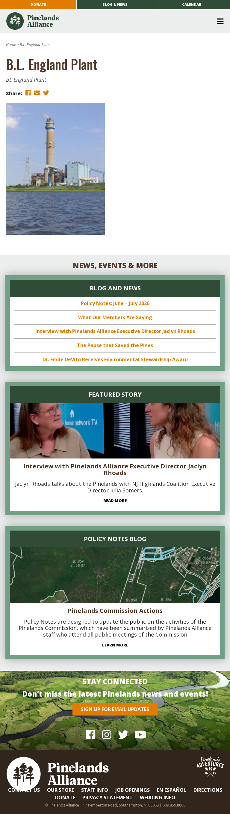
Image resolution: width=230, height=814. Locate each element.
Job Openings (132, 790)
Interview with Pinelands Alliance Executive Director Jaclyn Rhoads (115, 331)
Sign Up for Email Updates (115, 709)
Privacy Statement (107, 797)
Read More (115, 500)
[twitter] (46, 93)
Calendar (191, 4)
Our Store (60, 790)
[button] (113, 21)
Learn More (115, 645)
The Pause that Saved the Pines (115, 345)
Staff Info (94, 790)
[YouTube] (139, 734)
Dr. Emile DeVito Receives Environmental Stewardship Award (115, 359)
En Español (171, 790)
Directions (207, 790)
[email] (37, 93)
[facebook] (28, 93)
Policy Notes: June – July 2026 (115, 303)
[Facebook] (90, 734)
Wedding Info (157, 797)
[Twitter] (123, 734)
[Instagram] (107, 734)
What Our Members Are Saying (115, 317)
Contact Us (24, 790)
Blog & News (114, 4)
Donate (38, 4)
